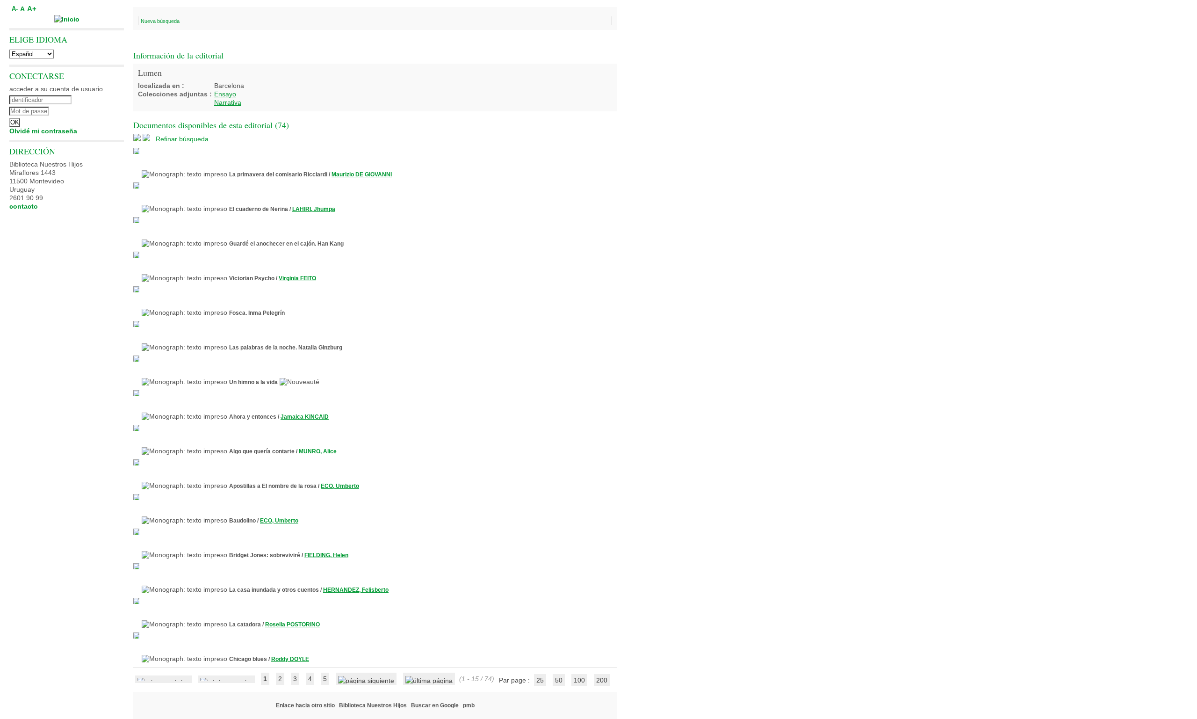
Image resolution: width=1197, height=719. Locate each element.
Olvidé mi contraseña (43, 131)
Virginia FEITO (297, 278)
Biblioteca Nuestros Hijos (373, 705)
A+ (31, 9)
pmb (469, 705)
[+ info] (136, 151)
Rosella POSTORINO (292, 624)
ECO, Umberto (340, 486)
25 (540, 680)
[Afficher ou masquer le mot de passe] (92, 110)
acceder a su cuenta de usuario (56, 89)
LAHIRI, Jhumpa (313, 209)
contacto (23, 206)
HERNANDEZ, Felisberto (356, 590)
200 (601, 680)
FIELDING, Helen (326, 555)
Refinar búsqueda (182, 139)
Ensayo (225, 94)
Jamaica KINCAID (305, 417)
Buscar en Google (435, 705)
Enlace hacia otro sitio (305, 705)
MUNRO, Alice (318, 451)
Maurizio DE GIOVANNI (362, 174)
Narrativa (227, 102)
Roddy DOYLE (290, 659)
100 (579, 680)
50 (558, 680)
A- (15, 9)
